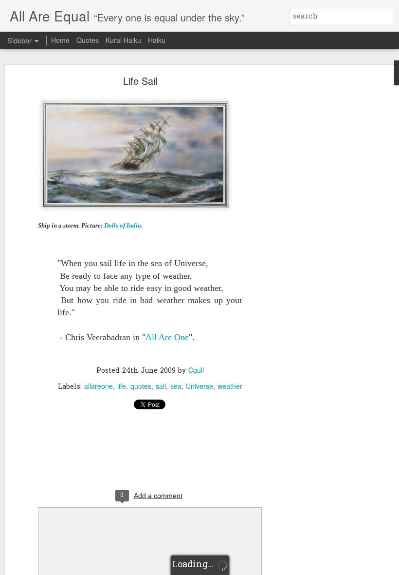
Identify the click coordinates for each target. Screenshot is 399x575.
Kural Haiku (123, 40)
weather (230, 386)
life (121, 386)
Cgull (196, 370)
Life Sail (140, 81)
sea (175, 386)
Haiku (156, 40)
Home (60, 40)
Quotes (87, 40)
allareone (98, 386)
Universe (199, 386)
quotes (140, 386)
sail (161, 386)
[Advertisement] (315, 232)
